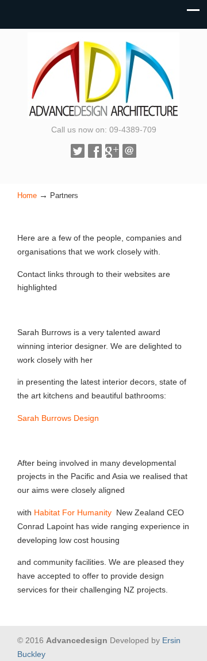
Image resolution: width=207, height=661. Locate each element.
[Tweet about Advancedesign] (78, 154)
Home (27, 196)
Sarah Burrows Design (58, 418)
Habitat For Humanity (75, 512)
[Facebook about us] (95, 154)
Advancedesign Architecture (103, 75)
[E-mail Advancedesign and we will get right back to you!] (129, 154)
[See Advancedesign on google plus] (112, 154)
